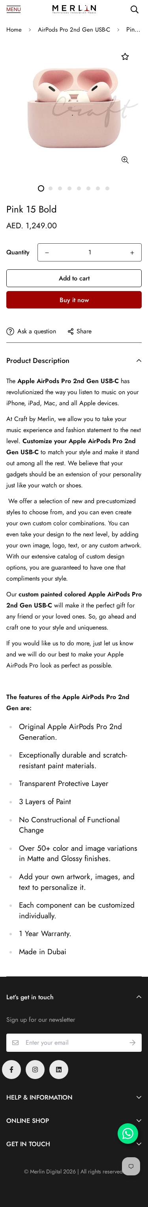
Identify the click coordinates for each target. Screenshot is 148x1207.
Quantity (18, 252)
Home (14, 29)
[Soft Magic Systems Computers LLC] (74, 9)
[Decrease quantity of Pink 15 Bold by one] (47, 253)
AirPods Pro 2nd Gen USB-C (74, 29)
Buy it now (74, 300)
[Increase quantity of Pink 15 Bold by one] (132, 253)
